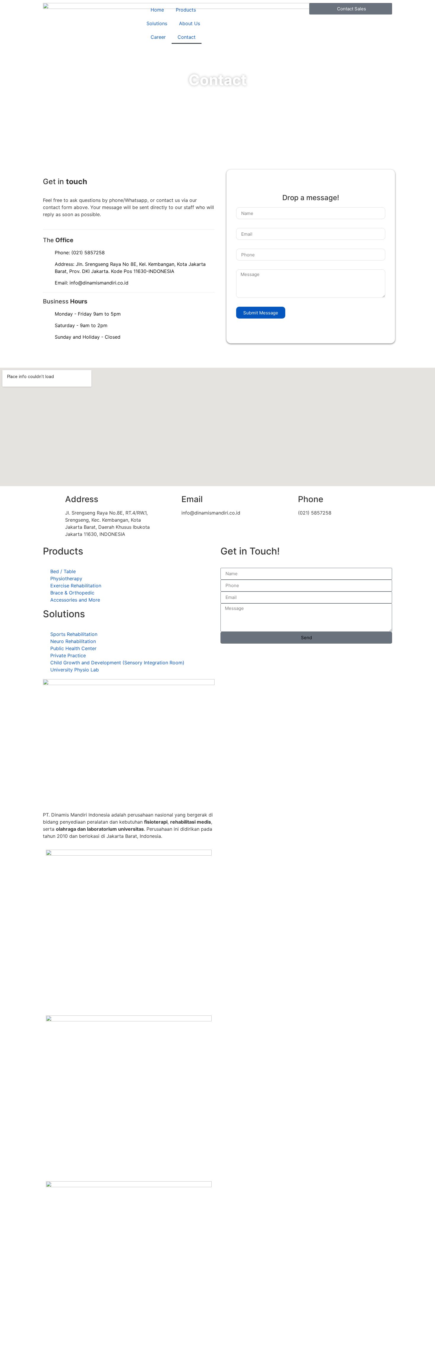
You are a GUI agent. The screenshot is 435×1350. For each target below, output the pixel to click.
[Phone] (286, 499)
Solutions (156, 23)
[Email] (169, 499)
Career (158, 37)
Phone (310, 499)
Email (192, 499)
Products (186, 10)
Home (157, 10)
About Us (189, 23)
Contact (187, 37)
